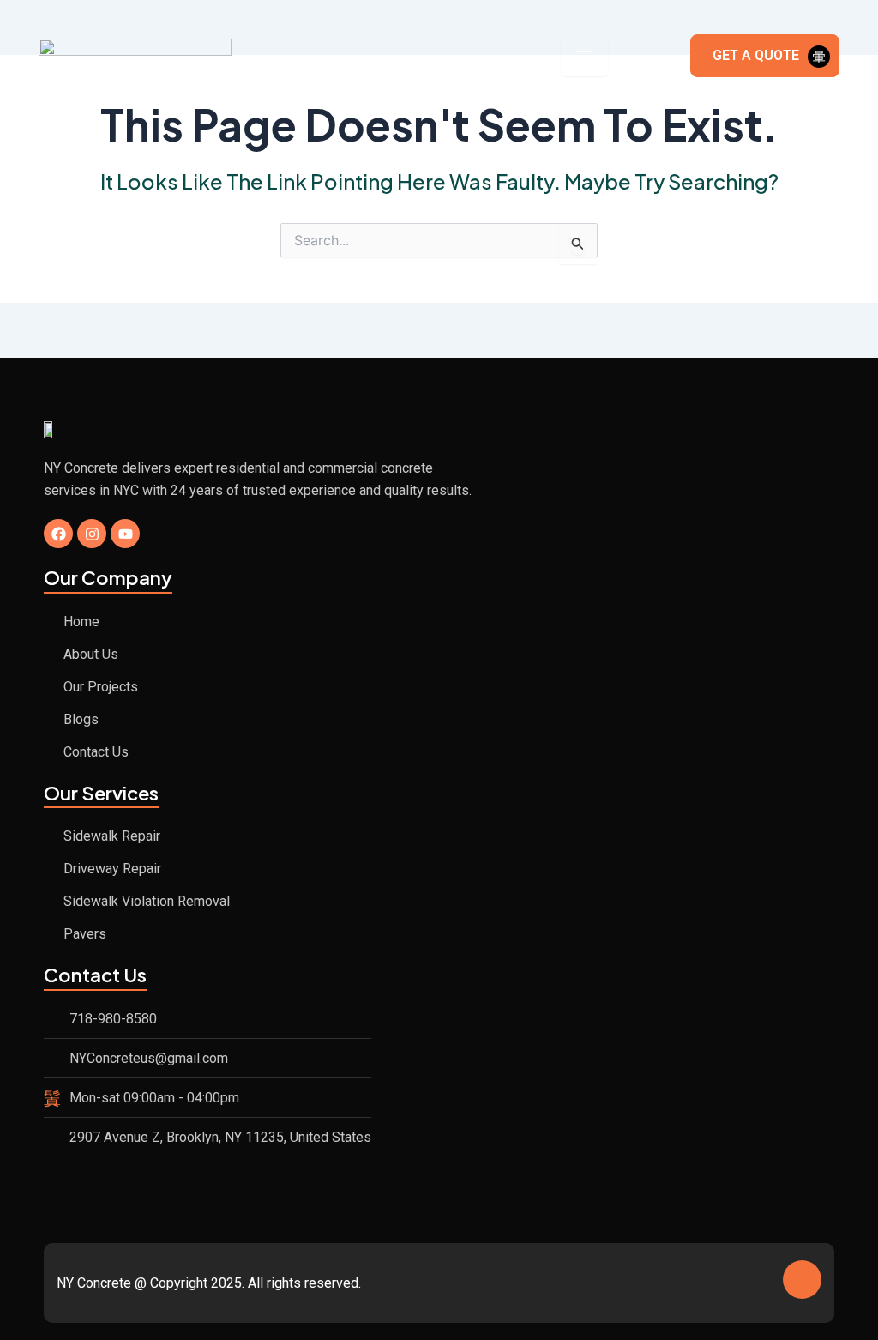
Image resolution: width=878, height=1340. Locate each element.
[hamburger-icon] (584, 56)
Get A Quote (756, 55)
